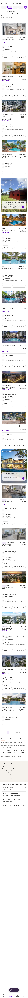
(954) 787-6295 (5, 311)
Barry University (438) (7, 776)
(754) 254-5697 (5, 673)
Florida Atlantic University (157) (9, 774)
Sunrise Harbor (10, 542)
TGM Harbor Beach (7, 37)
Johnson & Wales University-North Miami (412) (13, 778)
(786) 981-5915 (5, 120)
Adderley (8, 385)
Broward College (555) (7, 770)
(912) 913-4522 (5, 232)
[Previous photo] (3, 29)
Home (2, 11)
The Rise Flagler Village (8, 669)
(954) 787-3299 (5, 504)
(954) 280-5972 (5, 430)
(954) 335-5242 (5, 389)
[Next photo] (25, 29)
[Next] (25, 7)
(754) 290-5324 (5, 630)
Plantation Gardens (7, 76)
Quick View (7, 57)
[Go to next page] (22, 732)
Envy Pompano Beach (8, 426)
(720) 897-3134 (5, 351)
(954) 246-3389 (5, 42)
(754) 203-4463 (6, 80)
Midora (4, 228)
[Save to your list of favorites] (23, 25)
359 (20, 732)
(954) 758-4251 (5, 271)
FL (5, 11)
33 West (4, 266)
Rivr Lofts (8, 626)
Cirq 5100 (8, 499)
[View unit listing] (23, 207)
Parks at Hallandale (7, 707)
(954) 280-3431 (5, 547)
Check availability (19, 57)
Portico (8, 585)
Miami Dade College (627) (8, 768)
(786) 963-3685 (5, 711)
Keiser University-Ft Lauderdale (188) (10, 772)
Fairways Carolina (7, 154)
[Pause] (25, 180)
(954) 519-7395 (5, 158)
